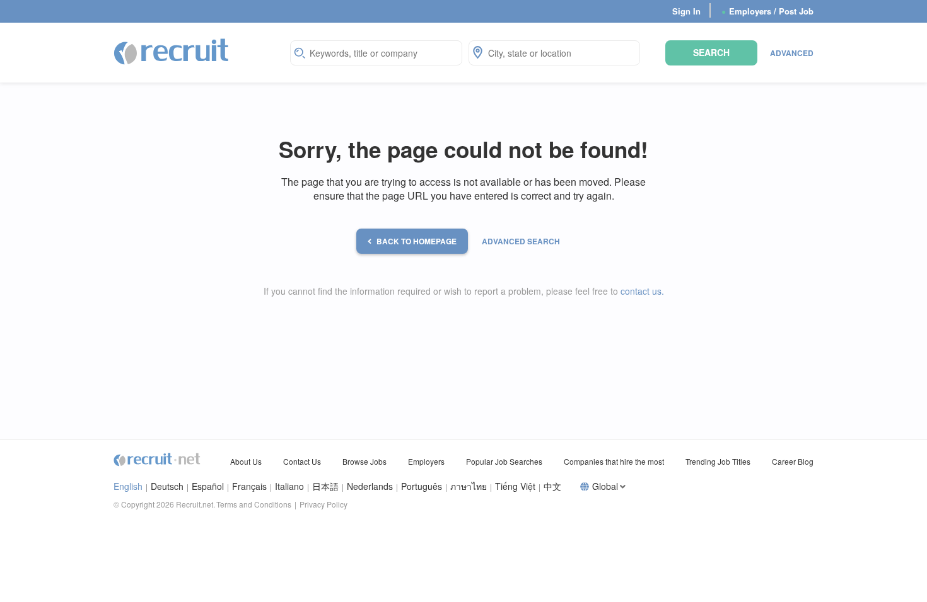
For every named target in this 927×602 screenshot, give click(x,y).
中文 (552, 486)
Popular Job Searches (504, 461)
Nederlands (370, 486)
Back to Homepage (416, 241)
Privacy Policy (323, 504)
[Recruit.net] (172, 51)
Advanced (791, 53)
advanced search (521, 241)
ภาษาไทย (468, 486)
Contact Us (302, 461)
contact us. (642, 291)
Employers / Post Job (767, 11)
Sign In (686, 11)
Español (208, 486)
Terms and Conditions (253, 504)
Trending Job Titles (717, 461)
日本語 (325, 486)
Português (421, 486)
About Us (246, 461)
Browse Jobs (364, 461)
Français (249, 486)
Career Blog (792, 461)
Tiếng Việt (515, 486)
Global (605, 486)
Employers (426, 461)
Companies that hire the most (614, 461)
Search (711, 52)
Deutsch (167, 486)
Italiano (289, 486)
